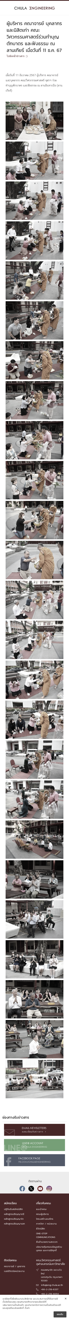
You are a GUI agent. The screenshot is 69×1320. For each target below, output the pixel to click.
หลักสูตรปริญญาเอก (14, 1223)
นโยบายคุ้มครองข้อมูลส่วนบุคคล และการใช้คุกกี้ (49, 1248)
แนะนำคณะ (41, 1209)
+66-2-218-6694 (50, 1294)
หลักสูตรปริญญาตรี (14, 1214)
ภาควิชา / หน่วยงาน (46, 1223)
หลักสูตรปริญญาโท (14, 1219)
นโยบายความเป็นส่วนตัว (13, 1305)
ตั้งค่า (27, 1308)
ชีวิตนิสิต (40, 1228)
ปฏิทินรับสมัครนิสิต (13, 1209)
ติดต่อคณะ (10, 1260)
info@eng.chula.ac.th (52, 1285)
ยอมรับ (60, 1314)
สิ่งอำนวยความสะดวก (46, 1242)
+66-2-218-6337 (49, 1289)
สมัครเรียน (10, 1203)
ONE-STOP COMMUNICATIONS (45, 1235)
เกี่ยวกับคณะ (43, 1203)
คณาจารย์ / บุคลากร (14, 1266)
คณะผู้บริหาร (42, 1214)
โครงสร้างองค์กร (44, 1219)
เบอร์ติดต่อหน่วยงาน (14, 1271)
